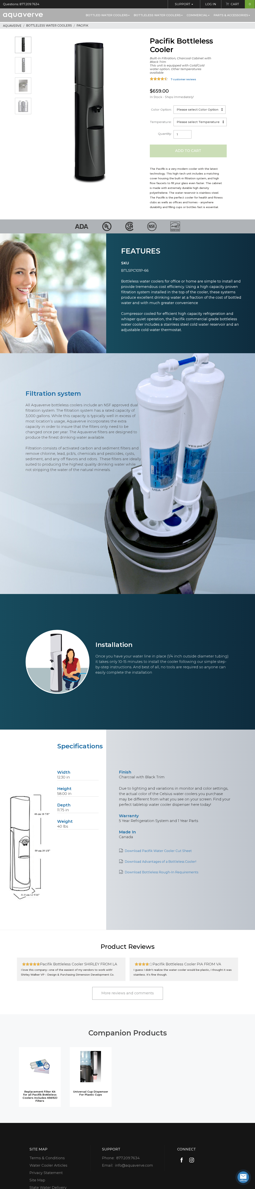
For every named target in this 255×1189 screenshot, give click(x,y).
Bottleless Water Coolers (157, 15)
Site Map (37, 1180)
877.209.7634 (128, 1158)
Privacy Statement (46, 1173)
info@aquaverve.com (134, 1165)
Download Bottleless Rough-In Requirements (161, 872)
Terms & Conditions (47, 1158)
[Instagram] (191, 1159)
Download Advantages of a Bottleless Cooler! (160, 862)
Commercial (197, 15)
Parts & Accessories (231, 15)
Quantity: (165, 134)
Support (183, 4)
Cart (241, 4)
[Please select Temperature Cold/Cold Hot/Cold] (200, 122)
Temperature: (161, 122)
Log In (210, 4)
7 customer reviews (183, 79)
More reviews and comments (127, 993)
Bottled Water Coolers (107, 15)
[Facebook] (181, 1159)
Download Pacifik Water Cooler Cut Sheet (158, 851)
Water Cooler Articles (48, 1165)
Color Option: (161, 109)
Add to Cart (188, 151)
